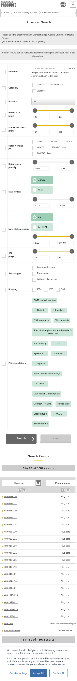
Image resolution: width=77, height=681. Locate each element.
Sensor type (14, 273)
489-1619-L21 (11, 602)
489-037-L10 (10, 546)
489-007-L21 (10, 503)
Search (21, 438)
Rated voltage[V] (15, 147)
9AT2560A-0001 (12, 630)
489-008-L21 (10, 517)
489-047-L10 (10, 567)
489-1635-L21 (11, 616)
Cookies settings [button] (18, 673)
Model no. (13, 71)
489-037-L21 (10, 553)
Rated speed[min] (15, 166)
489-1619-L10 (11, 595)
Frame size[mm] (14, 114)
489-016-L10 (10, 532)
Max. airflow (14, 192)
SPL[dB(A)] (12, 255)
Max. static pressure (18, 229)
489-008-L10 (10, 510)
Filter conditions (17, 363)
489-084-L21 (10, 588)
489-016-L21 (10, 539)
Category (13, 88)
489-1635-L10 (11, 609)
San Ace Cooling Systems (25, 12)
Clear (56, 438)
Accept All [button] (38, 673)
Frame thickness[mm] (17, 129)
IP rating (12, 289)
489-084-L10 (10, 581)
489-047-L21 (10, 574)
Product (12, 101)
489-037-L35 (10, 560)
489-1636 (8, 623)
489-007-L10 (10, 496)
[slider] (35, 110)
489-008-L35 (10, 524)
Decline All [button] (58, 673)
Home (6, 12)
